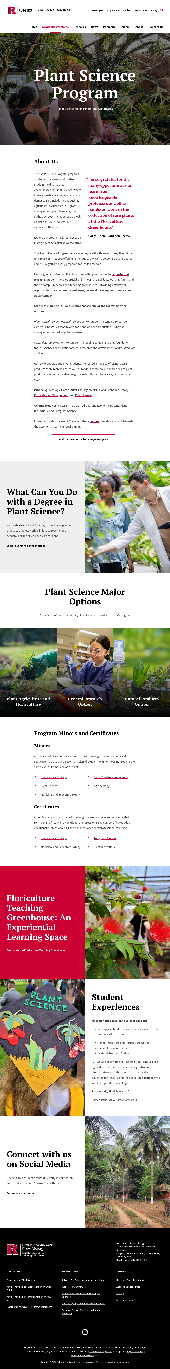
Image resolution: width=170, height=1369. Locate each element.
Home (33, 27)
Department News (125, 1300)
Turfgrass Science (65, 411)
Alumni (125, 27)
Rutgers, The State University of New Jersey (84, 1280)
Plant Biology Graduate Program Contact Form (30, 1306)
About (139, 27)
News (94, 27)
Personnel (109, 27)
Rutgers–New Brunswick (74, 1286)
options (94, 421)
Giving (153, 10)
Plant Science (83, 395)
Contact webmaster (121, 1362)
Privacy (120, 1293)
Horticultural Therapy (74, 390)
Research (80, 27)
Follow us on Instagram (21, 1193)
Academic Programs (55, 27)
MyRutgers (97, 10)
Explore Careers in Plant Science (26, 545)
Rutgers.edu (113, 10)
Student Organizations (135, 10)
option (59, 321)
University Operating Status (130, 1280)
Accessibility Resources (128, 1286)
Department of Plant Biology (130, 1243)
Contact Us (155, 27)
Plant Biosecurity (104, 847)
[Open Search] (161, 10)
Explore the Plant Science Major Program (83, 439)
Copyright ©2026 (48, 1362)
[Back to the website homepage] (20, 10)
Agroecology (52, 390)
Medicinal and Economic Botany (108, 390)
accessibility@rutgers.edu (100, 1351)
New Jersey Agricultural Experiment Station (83, 1303)
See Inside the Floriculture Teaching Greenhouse (36, 950)
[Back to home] (29, 1255)
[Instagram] (85, 1332)
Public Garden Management (51, 395)
